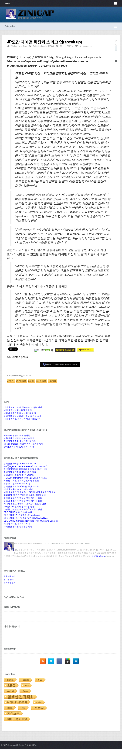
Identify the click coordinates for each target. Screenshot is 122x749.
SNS (27, 685)
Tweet (25, 691)
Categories (10, 26)
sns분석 (10, 691)
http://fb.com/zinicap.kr (53, 543)
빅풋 (23, 708)
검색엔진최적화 (20, 696)
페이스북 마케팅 (17, 719)
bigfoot (10, 680)
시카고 (42, 168)
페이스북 (13, 713)
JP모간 (10, 381)
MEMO (51, 46)
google (26, 679)
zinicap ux (109, 556)
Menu (7, 3)
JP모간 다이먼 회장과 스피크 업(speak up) (44, 42)
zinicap (23, 46)
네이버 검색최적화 (17, 702)
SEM (40, 680)
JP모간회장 (21, 381)
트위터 (39, 708)
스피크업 (52, 381)
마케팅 (39, 702)
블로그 (10, 707)
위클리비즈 (30, 185)
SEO (11, 685)
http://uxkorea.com (83, 543)
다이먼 (31, 381)
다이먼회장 (41, 381)
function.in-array (43, 57)
